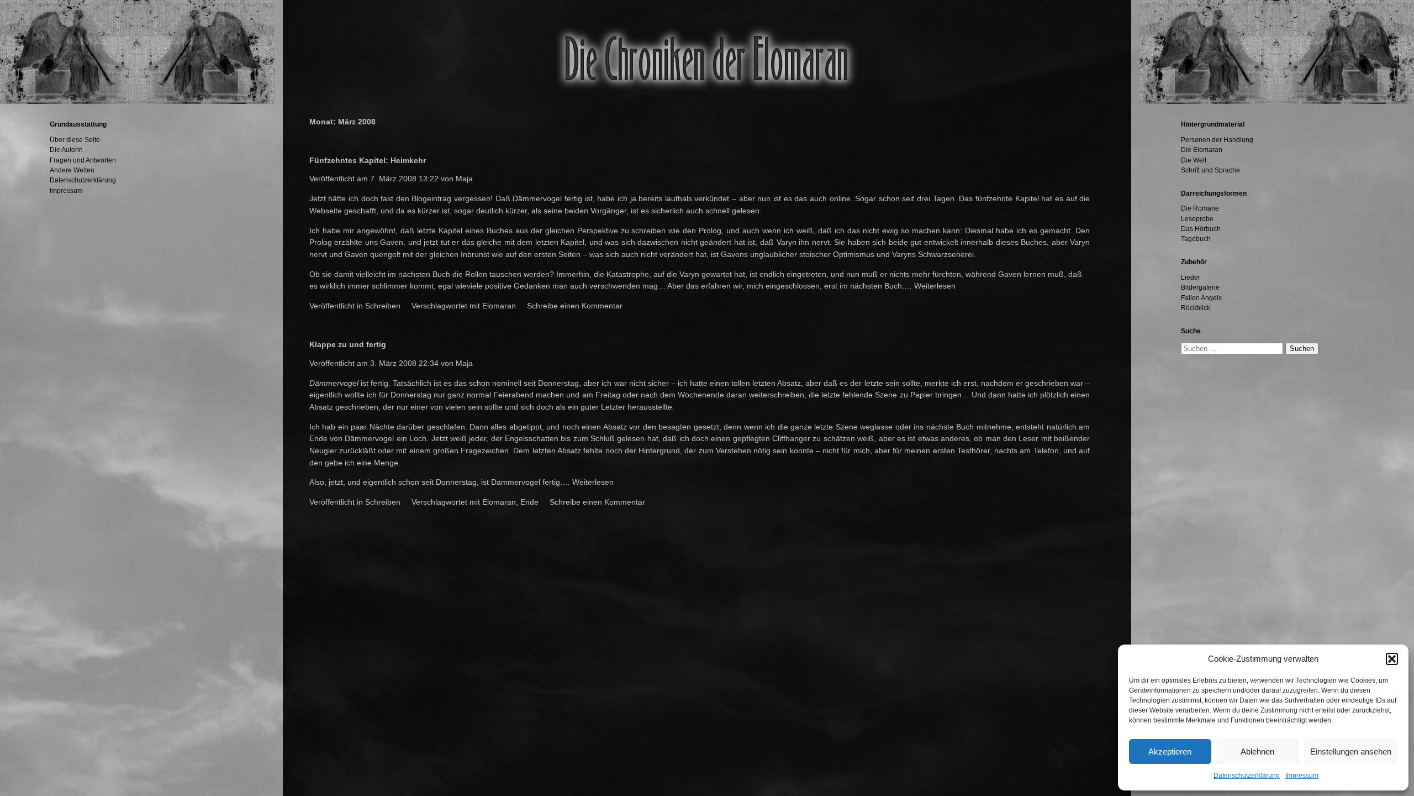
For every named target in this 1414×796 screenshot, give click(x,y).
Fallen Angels (1201, 298)
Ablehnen (1257, 751)
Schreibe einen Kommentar (574, 305)
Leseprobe (1197, 219)
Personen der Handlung (1217, 140)
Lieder (1190, 277)
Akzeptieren (1169, 751)
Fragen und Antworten (83, 160)
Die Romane (1200, 208)
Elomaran (499, 305)
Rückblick (1195, 308)
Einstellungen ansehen (1350, 751)
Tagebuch (1196, 239)
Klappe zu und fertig (347, 344)
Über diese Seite (75, 140)
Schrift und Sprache (1210, 170)
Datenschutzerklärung (1246, 775)
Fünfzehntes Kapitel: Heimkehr (367, 160)
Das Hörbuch (1201, 229)
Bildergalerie (1200, 287)
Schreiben (382, 305)
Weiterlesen (935, 285)
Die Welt (1193, 160)
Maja (464, 178)
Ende (529, 502)
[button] (1391, 658)
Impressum (1301, 775)
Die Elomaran (1201, 150)
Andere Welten (72, 170)
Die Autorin (66, 150)
